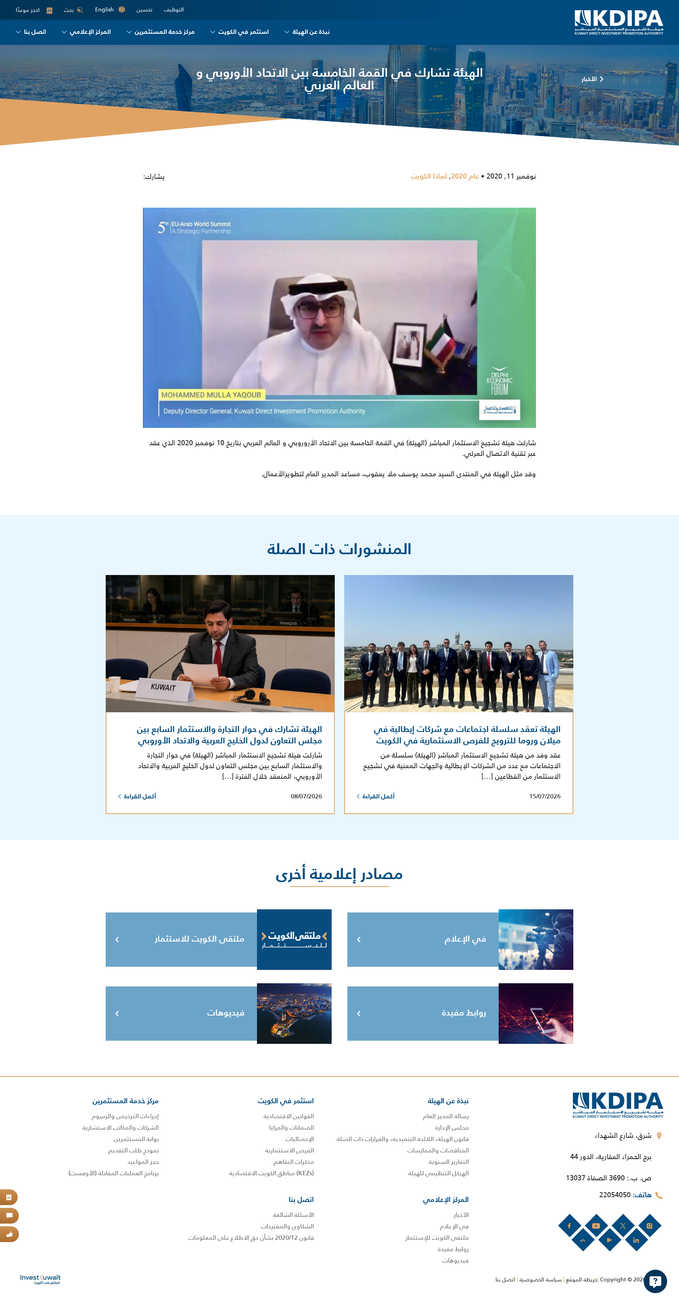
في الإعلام (465, 939)
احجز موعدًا (34, 10)
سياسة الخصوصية (540, 1279)
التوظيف (174, 10)
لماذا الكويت (429, 176)
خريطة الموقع (581, 1279)
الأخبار (589, 79)
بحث (69, 10)
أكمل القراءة (379, 797)
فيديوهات (225, 1013)
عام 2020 (465, 176)
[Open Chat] (655, 1281)
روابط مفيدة (464, 1013)
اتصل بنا (505, 1279)
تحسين (144, 10)
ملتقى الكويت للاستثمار (199, 939)
